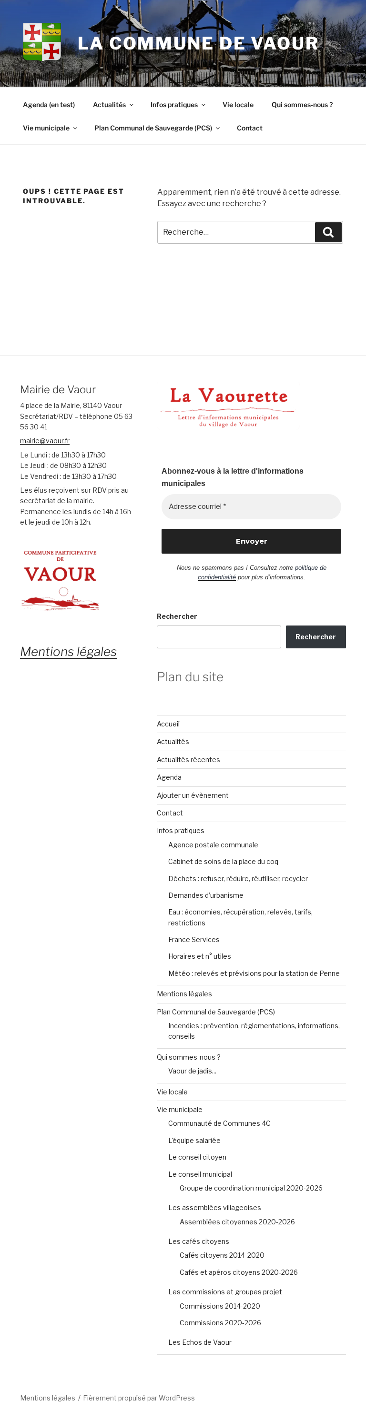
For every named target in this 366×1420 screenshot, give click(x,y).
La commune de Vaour (198, 43)
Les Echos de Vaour (200, 1342)
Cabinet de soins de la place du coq (223, 861)
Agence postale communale (213, 845)
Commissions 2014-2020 (220, 1306)
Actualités (109, 104)
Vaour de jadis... (192, 1071)
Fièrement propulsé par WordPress (139, 1398)
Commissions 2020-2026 (220, 1323)
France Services (194, 939)
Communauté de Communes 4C (219, 1123)
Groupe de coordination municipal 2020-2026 (251, 1188)
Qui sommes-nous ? (302, 104)
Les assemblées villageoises (214, 1207)
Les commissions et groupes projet (225, 1292)
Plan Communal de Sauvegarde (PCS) (153, 128)
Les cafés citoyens (198, 1241)
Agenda (169, 777)
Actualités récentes (188, 759)
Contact (250, 128)
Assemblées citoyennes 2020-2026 (237, 1222)
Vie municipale (46, 128)
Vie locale (238, 104)
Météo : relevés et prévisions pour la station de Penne (254, 973)
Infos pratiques (174, 104)
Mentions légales (184, 994)
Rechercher (177, 616)
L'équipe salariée (194, 1140)
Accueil (168, 724)
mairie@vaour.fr (45, 441)
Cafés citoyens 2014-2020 (222, 1255)
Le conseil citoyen (197, 1157)
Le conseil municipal (200, 1174)
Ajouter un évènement (193, 795)
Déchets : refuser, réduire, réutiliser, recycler (238, 878)
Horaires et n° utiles (199, 956)
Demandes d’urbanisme (206, 895)
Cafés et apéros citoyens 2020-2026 (239, 1272)
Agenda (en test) (49, 104)
